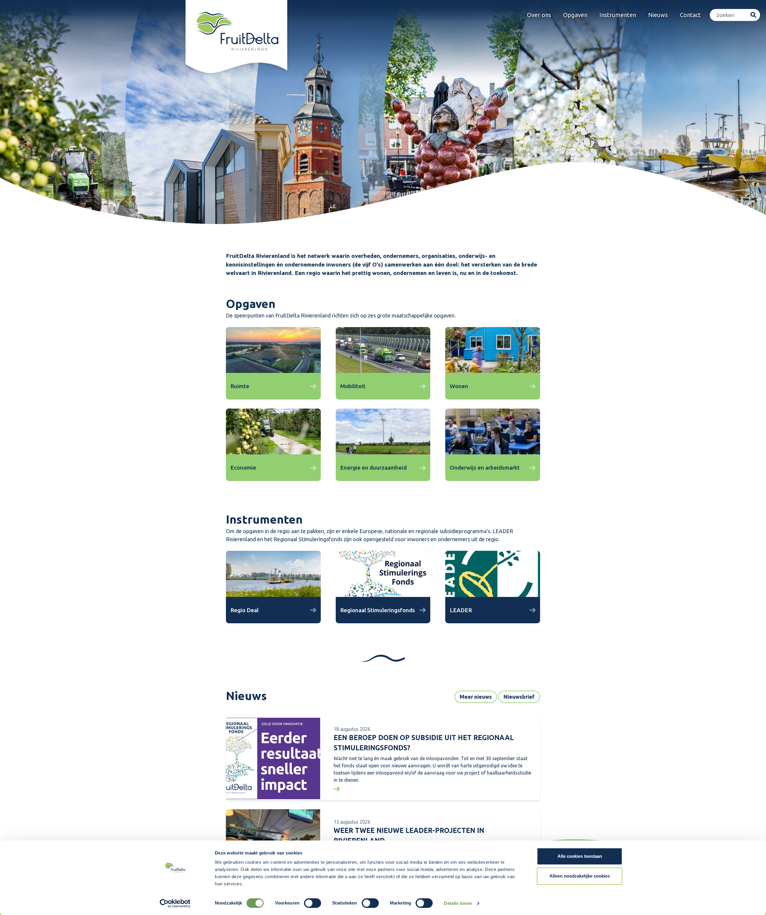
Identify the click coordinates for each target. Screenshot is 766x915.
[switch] (312, 903)
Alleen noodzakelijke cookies (579, 875)
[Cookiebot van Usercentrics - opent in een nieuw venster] (175, 903)
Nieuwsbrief (519, 697)
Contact (690, 14)
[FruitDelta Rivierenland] (236, 31)
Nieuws (658, 14)
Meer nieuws (476, 697)
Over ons (539, 14)
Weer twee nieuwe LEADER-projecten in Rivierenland (409, 836)
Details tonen (458, 903)
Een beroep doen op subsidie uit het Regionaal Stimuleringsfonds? (424, 743)
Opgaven (575, 14)
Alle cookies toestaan (579, 856)
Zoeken (753, 15)
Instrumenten (617, 14)
